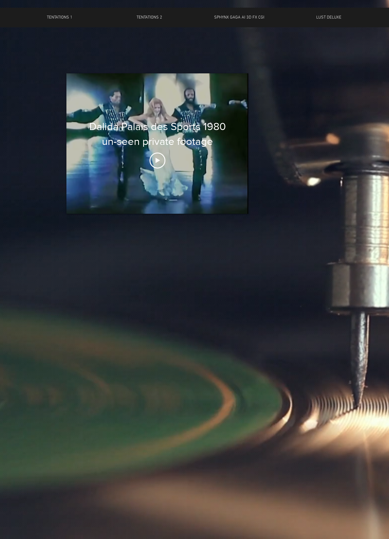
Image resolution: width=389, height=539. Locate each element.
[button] (60, 18)
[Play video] (157, 160)
